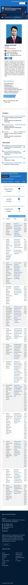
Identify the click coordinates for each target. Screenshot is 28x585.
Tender (3, 562)
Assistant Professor (9, 116)
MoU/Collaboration (20, 557)
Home (13, 1)
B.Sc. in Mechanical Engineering (12, 151)
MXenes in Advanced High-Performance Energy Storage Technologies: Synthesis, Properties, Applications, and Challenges (18, 230)
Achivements (19, 554)
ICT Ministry (18, 560)
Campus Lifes (19, 556)
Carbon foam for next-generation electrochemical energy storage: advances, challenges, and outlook (18, 333)
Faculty (4, 557)
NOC (3, 559)
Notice (3, 564)
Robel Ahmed (17, 17)
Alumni (21, 1)
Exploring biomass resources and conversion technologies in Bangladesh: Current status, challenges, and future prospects (18, 476)
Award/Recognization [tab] (15, 176)
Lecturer (6, 132)
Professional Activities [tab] (7, 181)
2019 (24, 151)
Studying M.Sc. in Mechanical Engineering (14, 145)
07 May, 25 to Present (20, 116)
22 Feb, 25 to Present (20, 124)
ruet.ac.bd (5, 528)
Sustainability (5, 565)
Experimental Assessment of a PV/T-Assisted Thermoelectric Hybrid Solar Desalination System (18, 418)
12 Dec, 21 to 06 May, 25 (19, 132)
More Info (6, 544)
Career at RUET (5, 560)
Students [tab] (17, 181)
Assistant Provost (8, 124)
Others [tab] (23, 181)
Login (25, 1)
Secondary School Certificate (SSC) (13, 163)
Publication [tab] (5, 176)
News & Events (19, 553)
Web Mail (17, 1)
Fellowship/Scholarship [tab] (7, 179)
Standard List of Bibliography (17, 216)
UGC (17, 559)
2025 (24, 147)
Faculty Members (8, 17)
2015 (24, 158)
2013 (24, 163)
